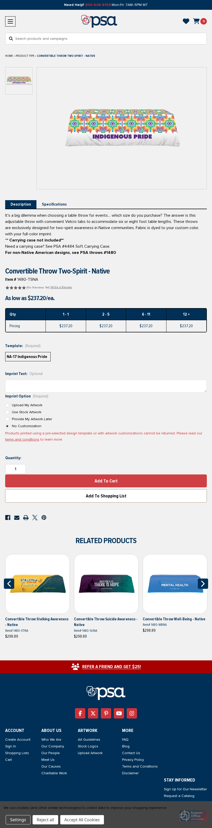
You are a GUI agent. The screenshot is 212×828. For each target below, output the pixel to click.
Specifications (54, 204)
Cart (8, 759)
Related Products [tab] (106, 540)
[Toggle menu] (10, 21)
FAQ (125, 739)
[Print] (25, 517)
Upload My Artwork (27, 405)
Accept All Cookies (82, 820)
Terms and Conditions (140, 766)
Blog (126, 746)
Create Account (18, 739)
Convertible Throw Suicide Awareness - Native (106, 622)
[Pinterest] (44, 517)
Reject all (45, 820)
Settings (18, 820)
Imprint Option (26, 396)
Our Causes (51, 766)
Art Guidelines (89, 739)
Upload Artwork (90, 753)
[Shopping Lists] (186, 21)
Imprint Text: (24, 373)
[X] (34, 517)
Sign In (10, 746)
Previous (9, 584)
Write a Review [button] (61, 287)
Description (21, 204)
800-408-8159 (98, 5)
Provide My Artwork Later (32, 419)
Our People (50, 753)
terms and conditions (22, 439)
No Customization (26, 426)
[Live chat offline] (193, 815)
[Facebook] (7, 517)
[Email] (16, 517)
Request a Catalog (179, 796)
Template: (23, 345)
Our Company (52, 746)
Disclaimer (130, 773)
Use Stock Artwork (26, 412)
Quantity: (13, 457)
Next (203, 584)
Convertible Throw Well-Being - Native (174, 619)
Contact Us (131, 753)
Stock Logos (88, 746)
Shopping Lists (17, 753)
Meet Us (48, 759)
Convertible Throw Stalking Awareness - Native (37, 622)
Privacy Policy (133, 759)
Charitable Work (54, 773)
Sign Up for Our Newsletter (185, 789)
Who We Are (51, 739)
